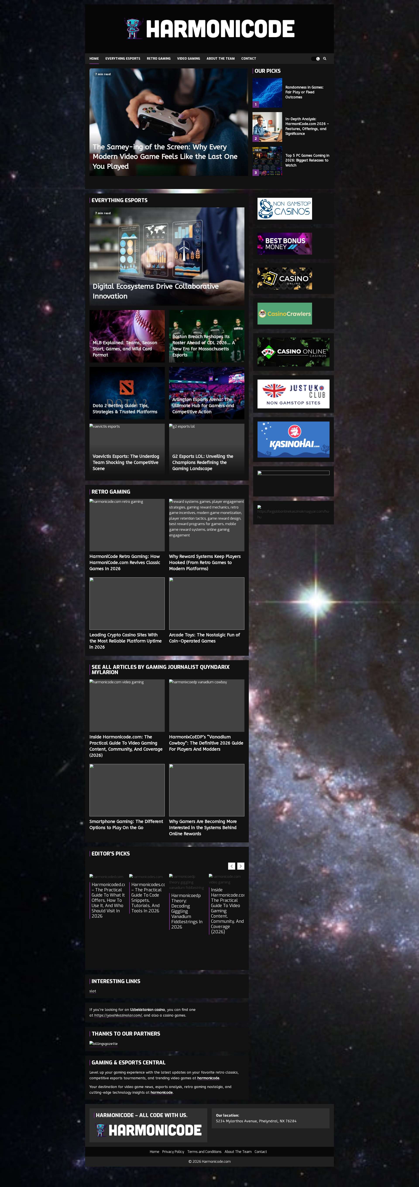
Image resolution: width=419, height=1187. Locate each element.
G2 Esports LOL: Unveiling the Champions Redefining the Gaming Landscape (202, 462)
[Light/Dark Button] (315, 59)
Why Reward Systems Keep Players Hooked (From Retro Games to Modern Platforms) (206, 525)
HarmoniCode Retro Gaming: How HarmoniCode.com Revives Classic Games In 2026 (127, 525)
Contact (248, 59)
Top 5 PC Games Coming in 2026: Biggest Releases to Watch (267, 161)
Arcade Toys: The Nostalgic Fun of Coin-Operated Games (206, 603)
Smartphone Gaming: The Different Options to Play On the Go (127, 790)
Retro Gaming (159, 59)
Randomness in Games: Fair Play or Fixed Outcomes (267, 93)
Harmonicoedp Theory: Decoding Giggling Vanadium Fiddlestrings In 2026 (187, 911)
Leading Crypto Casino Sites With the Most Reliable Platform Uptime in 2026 (127, 603)
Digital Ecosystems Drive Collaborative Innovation (166, 256)
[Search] (324, 59)
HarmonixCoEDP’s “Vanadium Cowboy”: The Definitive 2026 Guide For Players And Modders (206, 705)
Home (94, 59)
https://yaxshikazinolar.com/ (118, 1015)
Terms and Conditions (204, 1151)
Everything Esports (122, 59)
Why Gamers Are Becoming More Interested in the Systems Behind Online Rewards (206, 790)
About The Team (221, 59)
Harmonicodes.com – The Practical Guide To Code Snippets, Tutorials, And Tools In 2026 (148, 898)
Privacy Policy (173, 1151)
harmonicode (208, 1078)
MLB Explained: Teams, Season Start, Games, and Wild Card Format (125, 348)
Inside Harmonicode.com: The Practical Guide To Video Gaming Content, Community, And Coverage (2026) (127, 705)
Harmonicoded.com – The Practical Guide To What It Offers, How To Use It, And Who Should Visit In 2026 (108, 900)
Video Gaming (188, 59)
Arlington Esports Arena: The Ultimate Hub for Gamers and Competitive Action (203, 405)
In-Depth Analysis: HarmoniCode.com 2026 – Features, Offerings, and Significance (267, 127)
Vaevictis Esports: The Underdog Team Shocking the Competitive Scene (126, 462)
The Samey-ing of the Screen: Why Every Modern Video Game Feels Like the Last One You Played (168, 122)
